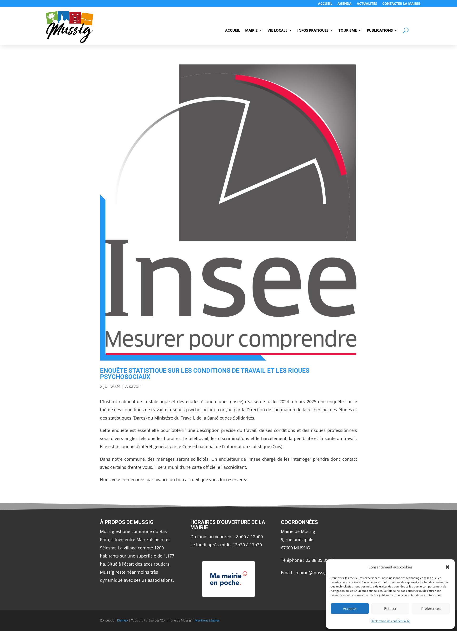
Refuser (390, 608)
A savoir (133, 386)
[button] (447, 567)
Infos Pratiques (312, 31)
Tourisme (347, 31)
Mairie (251, 31)
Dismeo (122, 620)
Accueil (325, 4)
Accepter (350, 608)
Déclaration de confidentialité (390, 621)
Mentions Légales (207, 620)
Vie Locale (277, 31)
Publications (380, 31)
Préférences (431, 608)
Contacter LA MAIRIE (401, 4)
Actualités (367, 4)
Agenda (345, 4)
